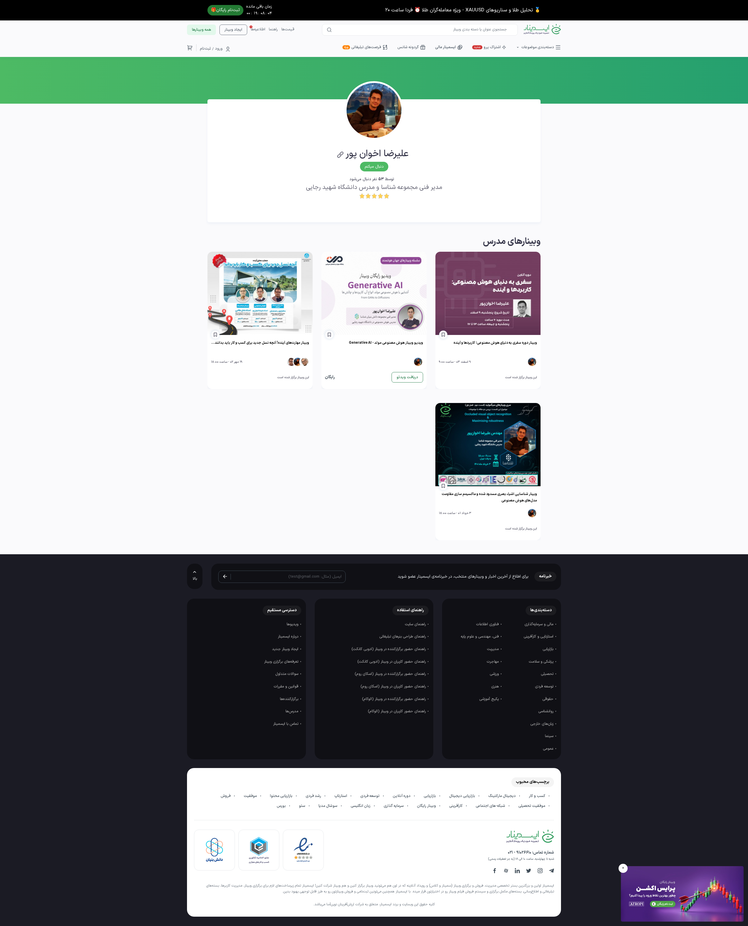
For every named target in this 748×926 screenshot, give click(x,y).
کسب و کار (537, 796)
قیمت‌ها (287, 29)
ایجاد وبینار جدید (285, 649)
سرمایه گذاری (394, 806)
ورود (219, 49)
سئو (302, 806)
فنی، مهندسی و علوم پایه (480, 637)
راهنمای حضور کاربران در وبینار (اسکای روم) (394, 686)
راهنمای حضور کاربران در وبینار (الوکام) (397, 711)
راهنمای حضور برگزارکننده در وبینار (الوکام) (394, 699)
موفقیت (251, 796)
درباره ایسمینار (288, 637)
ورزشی (495, 674)
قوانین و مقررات (286, 686)
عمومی (549, 749)
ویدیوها (293, 624)
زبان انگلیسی (361, 806)
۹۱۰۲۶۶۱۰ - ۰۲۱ (519, 852)
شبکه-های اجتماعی (491, 806)
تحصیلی (548, 674)
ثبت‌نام (205, 49)
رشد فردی (314, 796)
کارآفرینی (456, 806)
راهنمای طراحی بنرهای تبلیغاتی (403, 637)
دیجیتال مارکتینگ (502, 796)
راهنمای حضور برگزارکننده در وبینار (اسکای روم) (391, 674)
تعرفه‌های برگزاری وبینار (281, 662)
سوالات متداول (287, 674)
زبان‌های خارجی (542, 724)
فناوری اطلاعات (488, 624)
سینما (550, 736)
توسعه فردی (545, 686)
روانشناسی (546, 711)
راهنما (273, 29)
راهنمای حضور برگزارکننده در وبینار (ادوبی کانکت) (389, 649)
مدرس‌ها (292, 711)
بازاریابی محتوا (281, 796)
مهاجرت (493, 662)
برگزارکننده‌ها (289, 699)
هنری (495, 686)
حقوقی (548, 699)
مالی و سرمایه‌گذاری (539, 624)
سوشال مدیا (328, 806)
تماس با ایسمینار (286, 724)
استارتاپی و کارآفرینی (539, 637)
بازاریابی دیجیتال (462, 796)
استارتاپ (341, 796)
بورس (282, 806)
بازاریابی (549, 649)
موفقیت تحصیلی (532, 806)
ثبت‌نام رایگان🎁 (225, 10)
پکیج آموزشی (489, 699)
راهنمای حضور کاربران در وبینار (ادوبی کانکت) (392, 662)
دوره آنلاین (402, 796)
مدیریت (493, 649)
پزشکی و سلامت (542, 662)
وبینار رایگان (427, 806)
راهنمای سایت (416, 624)
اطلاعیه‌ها (258, 29)
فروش (226, 796)
